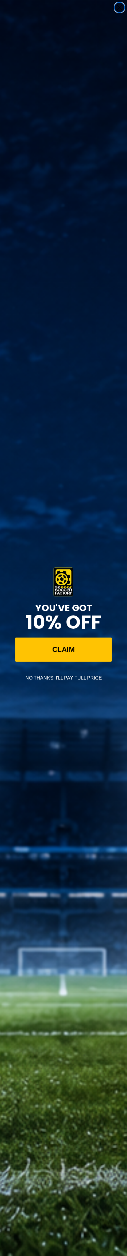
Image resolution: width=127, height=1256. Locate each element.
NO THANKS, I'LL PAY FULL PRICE (63, 677)
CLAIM (63, 649)
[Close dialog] (119, 7)
